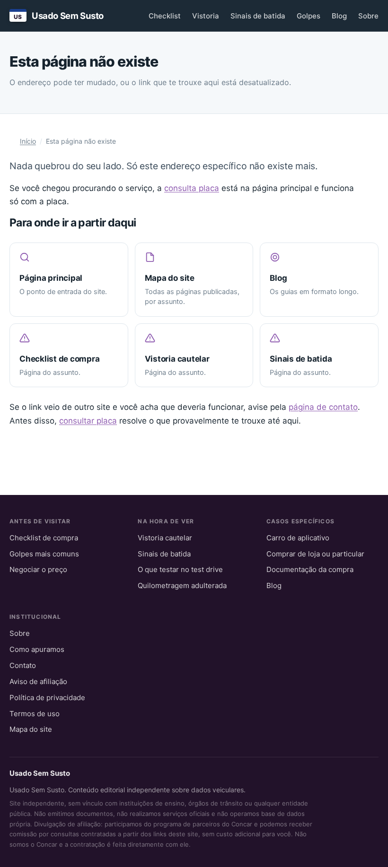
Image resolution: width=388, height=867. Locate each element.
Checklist (165, 15)
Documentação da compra (309, 569)
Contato (22, 665)
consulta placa (191, 188)
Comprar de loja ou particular (315, 553)
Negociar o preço (38, 569)
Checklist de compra (43, 537)
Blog (339, 15)
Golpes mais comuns (44, 553)
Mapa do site (30, 729)
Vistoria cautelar (165, 537)
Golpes (308, 15)
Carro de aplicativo (297, 537)
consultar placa (88, 420)
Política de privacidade (47, 697)
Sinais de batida (257, 15)
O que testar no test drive (180, 569)
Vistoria (205, 15)
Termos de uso (34, 713)
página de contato (323, 407)
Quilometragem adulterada (182, 585)
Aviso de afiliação (38, 681)
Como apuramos (36, 649)
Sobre (368, 15)
